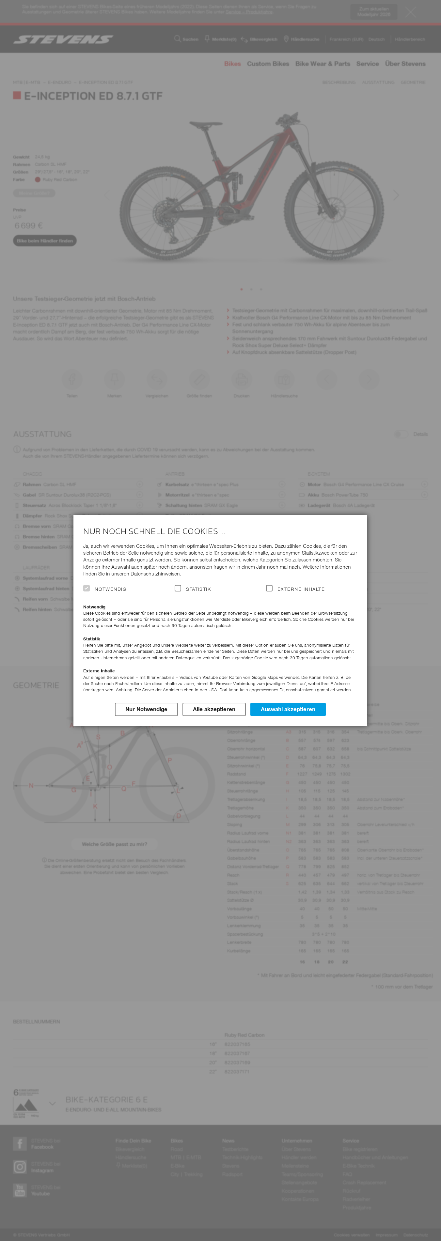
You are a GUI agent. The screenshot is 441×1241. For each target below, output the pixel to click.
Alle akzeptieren (214, 709)
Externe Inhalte (301, 589)
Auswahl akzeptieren (288, 709)
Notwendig (111, 589)
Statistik (198, 589)
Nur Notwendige (146, 709)
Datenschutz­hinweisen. (156, 573)
